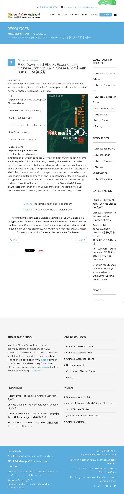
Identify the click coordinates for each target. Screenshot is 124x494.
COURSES (73, 14)
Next (80, 240)
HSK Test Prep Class (105, 108)
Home (52, 14)
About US (62, 14)
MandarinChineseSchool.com (100, 454)
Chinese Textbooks (30, 60)
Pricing (84, 14)
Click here (29, 203)
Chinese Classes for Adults (104, 76)
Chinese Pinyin (102, 155)
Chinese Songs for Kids (78, 397)
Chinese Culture (103, 179)
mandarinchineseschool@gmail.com (81, 7)
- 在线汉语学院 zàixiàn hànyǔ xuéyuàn (86, 459)
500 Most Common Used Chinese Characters (90, 403)
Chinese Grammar (104, 161)
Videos (93, 14)
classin (44, 359)
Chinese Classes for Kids (104, 88)
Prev (15, 240)
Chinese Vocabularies (100, 170)
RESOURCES (105, 14)
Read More (36, 370)
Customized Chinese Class (100, 117)
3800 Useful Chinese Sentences (83, 415)
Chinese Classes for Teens (104, 99)
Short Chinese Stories (77, 409)
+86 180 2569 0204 (48, 7)
